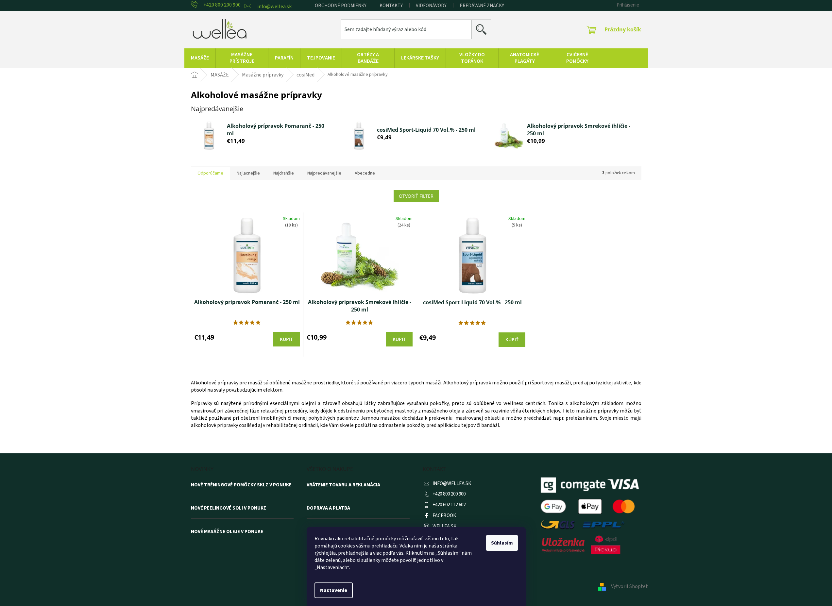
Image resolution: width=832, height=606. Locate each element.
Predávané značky (482, 5)
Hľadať (483, 29)
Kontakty (391, 5)
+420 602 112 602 (449, 504)
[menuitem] (199, 58)
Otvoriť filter (416, 196)
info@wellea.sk (452, 483)
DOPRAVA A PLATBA (328, 508)
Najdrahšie (283, 173)
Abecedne (365, 173)
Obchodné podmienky (340, 5)
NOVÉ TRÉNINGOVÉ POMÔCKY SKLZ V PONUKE (241, 485)
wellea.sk (444, 526)
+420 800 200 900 (449, 494)
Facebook (444, 515)
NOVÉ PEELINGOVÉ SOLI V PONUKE (228, 508)
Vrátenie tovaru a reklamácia (343, 485)
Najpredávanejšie (324, 173)
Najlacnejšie (248, 173)
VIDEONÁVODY (431, 5)
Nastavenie (333, 590)
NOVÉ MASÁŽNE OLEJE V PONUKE (227, 532)
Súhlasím (502, 543)
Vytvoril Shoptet (629, 586)
